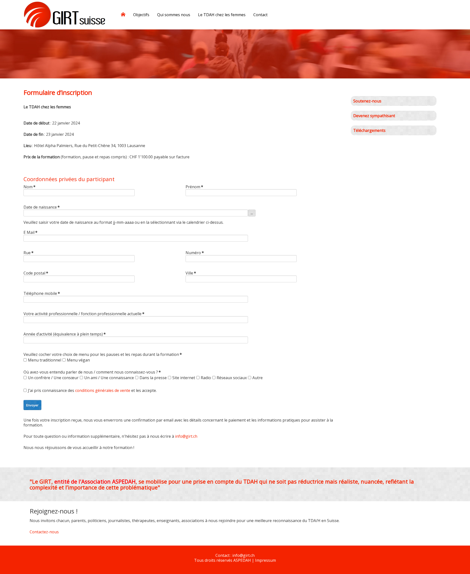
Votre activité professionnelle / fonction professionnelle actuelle (84, 313)
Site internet (183, 377)
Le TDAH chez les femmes (222, 14)
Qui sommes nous (173, 14)
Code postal (36, 273)
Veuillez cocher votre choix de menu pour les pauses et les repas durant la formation (103, 354)
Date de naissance (42, 207)
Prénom (194, 186)
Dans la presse (153, 377)
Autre (257, 377)
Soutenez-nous (367, 101)
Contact (260, 14)
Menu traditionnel (44, 360)
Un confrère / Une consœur (53, 377)
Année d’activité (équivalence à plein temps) (65, 334)
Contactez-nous (44, 532)
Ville (191, 273)
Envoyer (32, 405)
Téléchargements (369, 130)
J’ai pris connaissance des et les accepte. (92, 390)
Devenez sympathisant (374, 115)
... (252, 213)
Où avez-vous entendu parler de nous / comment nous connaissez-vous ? (92, 372)
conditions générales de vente (102, 390)
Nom (29, 186)
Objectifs (141, 14)
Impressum (265, 560)
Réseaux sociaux (232, 377)
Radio (206, 377)
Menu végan (78, 360)
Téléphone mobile (42, 293)
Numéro (195, 252)
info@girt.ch (186, 436)
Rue (29, 252)
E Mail (30, 232)
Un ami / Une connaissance (109, 377)
